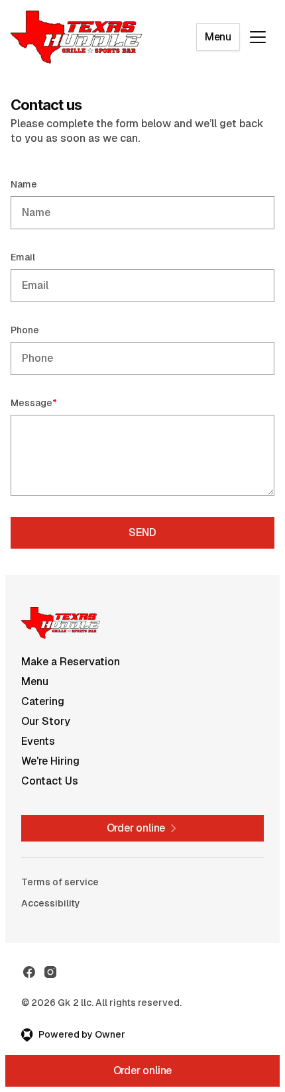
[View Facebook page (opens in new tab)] (29, 972)
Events (38, 741)
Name (24, 184)
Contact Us (49, 781)
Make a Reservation (70, 662)
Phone (25, 330)
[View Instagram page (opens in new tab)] (50, 972)
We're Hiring (50, 761)
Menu (218, 37)
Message (53, 402)
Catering (42, 701)
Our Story (45, 721)
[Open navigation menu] (258, 37)
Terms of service (60, 882)
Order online (142, 1070)
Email (23, 257)
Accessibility (50, 903)
